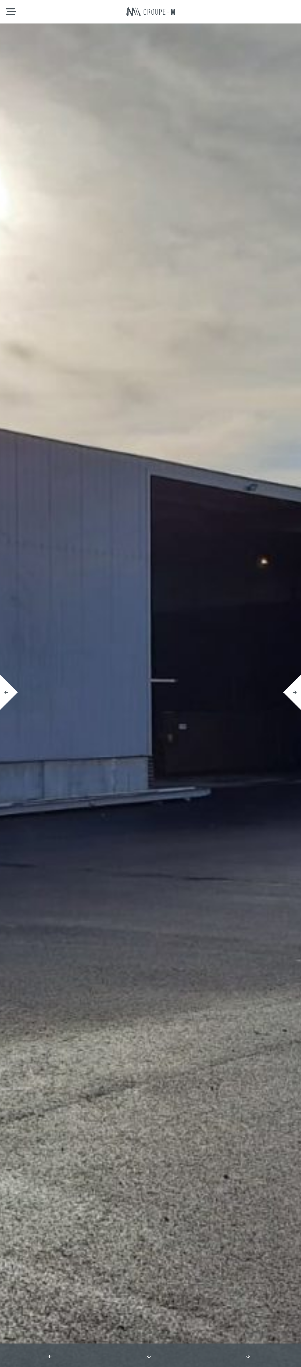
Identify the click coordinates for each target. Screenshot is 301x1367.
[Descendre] (49, 1355)
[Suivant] (292, 692)
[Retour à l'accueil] (150, 12)
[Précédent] (9, 692)
